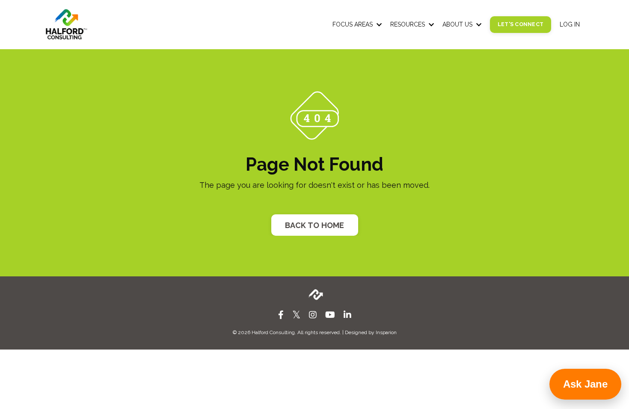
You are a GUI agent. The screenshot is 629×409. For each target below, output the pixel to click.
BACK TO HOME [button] (314, 225)
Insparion (386, 332)
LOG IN (570, 24)
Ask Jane (585, 384)
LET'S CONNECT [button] (520, 24)
